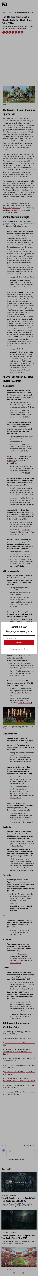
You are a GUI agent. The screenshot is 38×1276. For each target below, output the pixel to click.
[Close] (35, 624)
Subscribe (18, 643)
